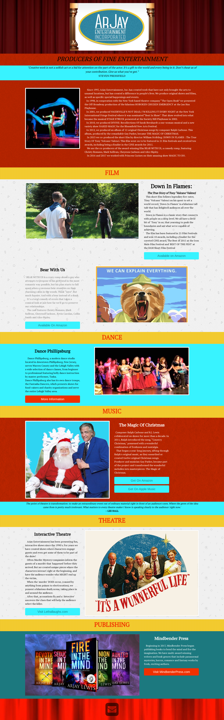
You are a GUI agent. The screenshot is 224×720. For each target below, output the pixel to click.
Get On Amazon (142, 480)
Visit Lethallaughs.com (52, 611)
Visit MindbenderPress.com (171, 672)
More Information (52, 399)
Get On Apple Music (141, 489)
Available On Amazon (52, 325)
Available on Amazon (171, 255)
